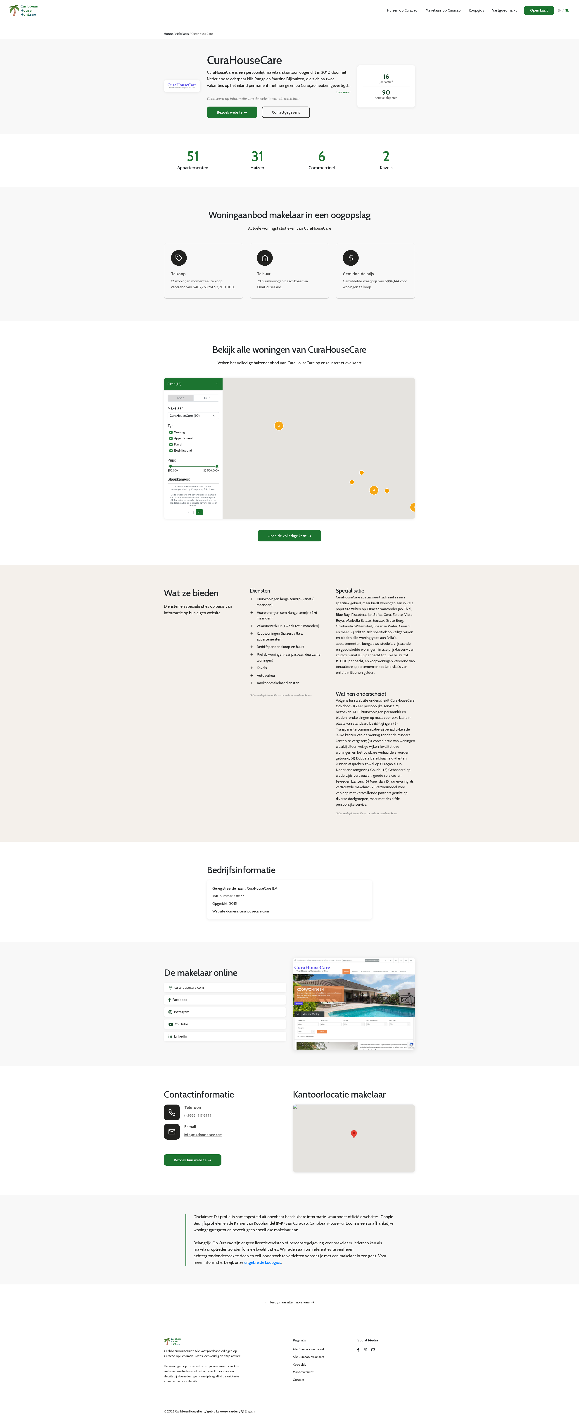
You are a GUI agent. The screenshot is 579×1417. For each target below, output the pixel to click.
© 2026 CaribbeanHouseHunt (184, 1411)
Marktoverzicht (303, 1372)
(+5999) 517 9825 (197, 1115)
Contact (298, 1380)
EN (559, 10)
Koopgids (476, 10)
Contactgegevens (286, 112)
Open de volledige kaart (287, 536)
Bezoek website (229, 112)
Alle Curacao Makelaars (308, 1357)
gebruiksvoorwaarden (223, 1411)
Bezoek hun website (190, 1160)
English (249, 1411)
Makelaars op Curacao (443, 10)
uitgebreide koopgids (262, 1262)
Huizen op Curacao (402, 10)
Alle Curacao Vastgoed (308, 1349)
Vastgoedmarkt (504, 10)
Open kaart (539, 10)
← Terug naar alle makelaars (287, 1302)
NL (567, 10)
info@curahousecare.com (203, 1135)
